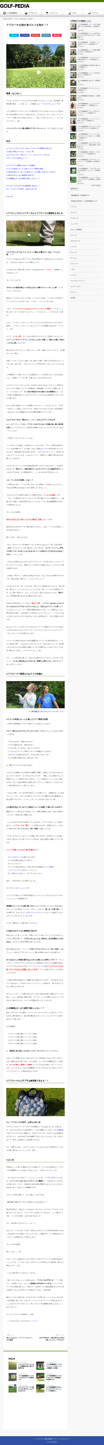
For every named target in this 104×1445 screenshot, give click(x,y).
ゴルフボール (13, 754)
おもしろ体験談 (76, 229)
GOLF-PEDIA (53, 1442)
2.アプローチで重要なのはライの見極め (20, 165)
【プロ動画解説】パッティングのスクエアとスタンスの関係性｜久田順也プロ (88, 179)
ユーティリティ (76, 286)
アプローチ (35, 1321)
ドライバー (74, 264)
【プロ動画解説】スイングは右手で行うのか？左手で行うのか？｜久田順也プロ (88, 35)
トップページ (39, 1439)
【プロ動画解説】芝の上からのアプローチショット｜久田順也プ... (54, 1389)
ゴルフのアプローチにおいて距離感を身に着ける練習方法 (26, 1366)
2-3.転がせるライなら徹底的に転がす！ (20, 175)
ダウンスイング (33, 912)
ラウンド (73, 292)
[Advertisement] (35, 1413)
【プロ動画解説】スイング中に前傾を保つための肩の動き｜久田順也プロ (88, 26)
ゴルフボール (75, 241)
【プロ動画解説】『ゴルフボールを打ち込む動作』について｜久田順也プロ (88, 170)
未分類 (72, 298)
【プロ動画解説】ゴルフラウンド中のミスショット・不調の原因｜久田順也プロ (88, 144)
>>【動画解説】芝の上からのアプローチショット (47, 711)
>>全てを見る (96, 185)
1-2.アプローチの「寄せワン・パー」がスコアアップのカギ (28, 155)
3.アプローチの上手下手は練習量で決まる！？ (23, 186)
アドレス (73, 212)
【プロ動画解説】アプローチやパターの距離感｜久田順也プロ (54, 1377)
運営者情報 (48, 1439)
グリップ (73, 235)
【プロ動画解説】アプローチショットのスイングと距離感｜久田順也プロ (88, 161)
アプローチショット (49, 104)
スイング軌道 (48, 867)
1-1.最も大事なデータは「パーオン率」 (20, 151)
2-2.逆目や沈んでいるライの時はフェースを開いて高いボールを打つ (31, 172)
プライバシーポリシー (60, 1439)
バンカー (45, 448)
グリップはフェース (15, 857)
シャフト (73, 246)
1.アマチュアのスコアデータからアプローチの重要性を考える (28, 148)
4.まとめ (9, 196)
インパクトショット (36, 966)
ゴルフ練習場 (58, 1130)
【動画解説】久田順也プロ (80, 195)
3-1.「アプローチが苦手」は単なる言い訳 (21, 189)
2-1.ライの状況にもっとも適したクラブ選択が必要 (24, 169)
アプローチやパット (52, 1177)
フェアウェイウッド (77, 281)
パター (72, 269)
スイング (73, 252)
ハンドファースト (14, 870)
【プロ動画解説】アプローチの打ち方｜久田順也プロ (26, 1377)
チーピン (73, 258)
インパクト (74, 224)
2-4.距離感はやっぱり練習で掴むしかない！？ (23, 178)
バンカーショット (19, 888)
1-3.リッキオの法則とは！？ (16, 158)
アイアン (73, 207)
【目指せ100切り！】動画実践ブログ (83, 201)
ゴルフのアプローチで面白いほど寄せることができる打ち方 (26, 1389)
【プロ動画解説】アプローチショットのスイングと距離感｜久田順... (54, 1366)
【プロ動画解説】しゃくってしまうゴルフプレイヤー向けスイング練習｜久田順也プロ (88, 136)
